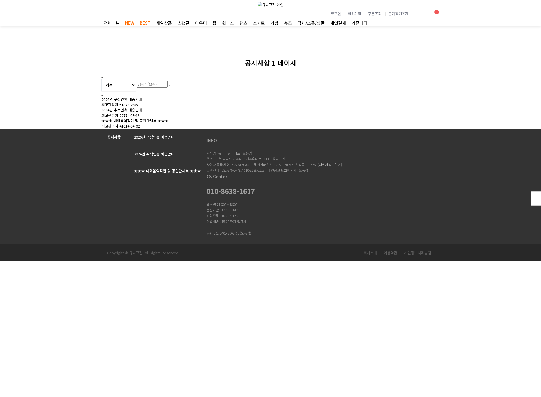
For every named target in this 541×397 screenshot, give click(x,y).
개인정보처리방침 (417, 252)
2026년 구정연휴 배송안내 (121, 99)
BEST (145, 23)
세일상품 (164, 23)
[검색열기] (419, 14)
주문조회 (375, 13)
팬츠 (243, 23)
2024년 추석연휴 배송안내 (121, 110)
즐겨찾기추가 (398, 13)
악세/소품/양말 (311, 23)
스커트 (259, 23)
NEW (129, 23)
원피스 (228, 23)
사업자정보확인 (330, 164)
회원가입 (354, 13)
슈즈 (288, 23)
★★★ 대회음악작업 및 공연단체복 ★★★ (134, 120)
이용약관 (390, 252)
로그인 (336, 13)
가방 (274, 23)
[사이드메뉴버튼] (536, 198)
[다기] (102, 95)
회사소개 (370, 252)
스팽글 (183, 23)
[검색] (169, 85)
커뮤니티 (359, 23)
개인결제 (338, 23)
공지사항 (114, 137)
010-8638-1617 (231, 191)
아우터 (201, 23)
